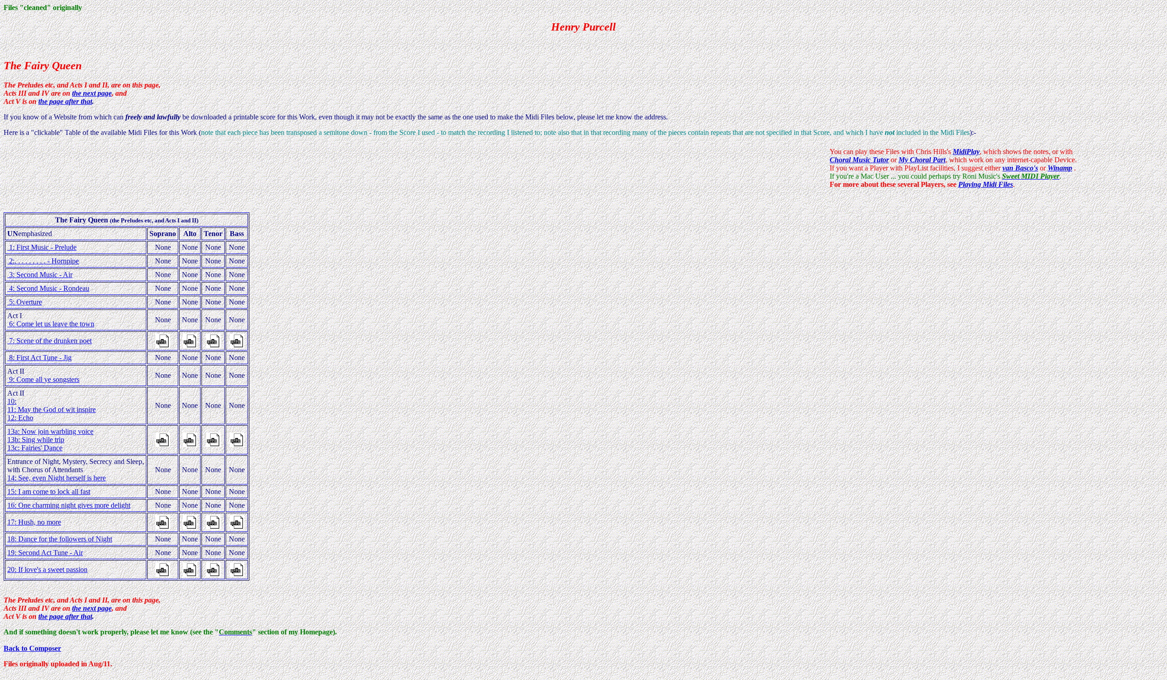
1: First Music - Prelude (42, 247)
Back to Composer (32, 648)
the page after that (65, 101)
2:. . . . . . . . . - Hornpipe (43, 261)
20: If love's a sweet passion (47, 569)
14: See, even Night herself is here (56, 478)
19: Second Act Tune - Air (45, 552)
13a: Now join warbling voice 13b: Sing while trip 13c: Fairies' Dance (50, 440)
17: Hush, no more (34, 522)
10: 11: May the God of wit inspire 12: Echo (51, 409)
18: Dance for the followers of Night (59, 539)
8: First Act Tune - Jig (39, 357)
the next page (92, 93)
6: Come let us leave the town (50, 324)
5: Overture (24, 302)
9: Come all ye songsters (43, 379)
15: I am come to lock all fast (48, 491)
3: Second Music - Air (39, 274)
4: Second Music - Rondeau (48, 288)
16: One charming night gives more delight (68, 505)
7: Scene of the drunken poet (49, 341)
